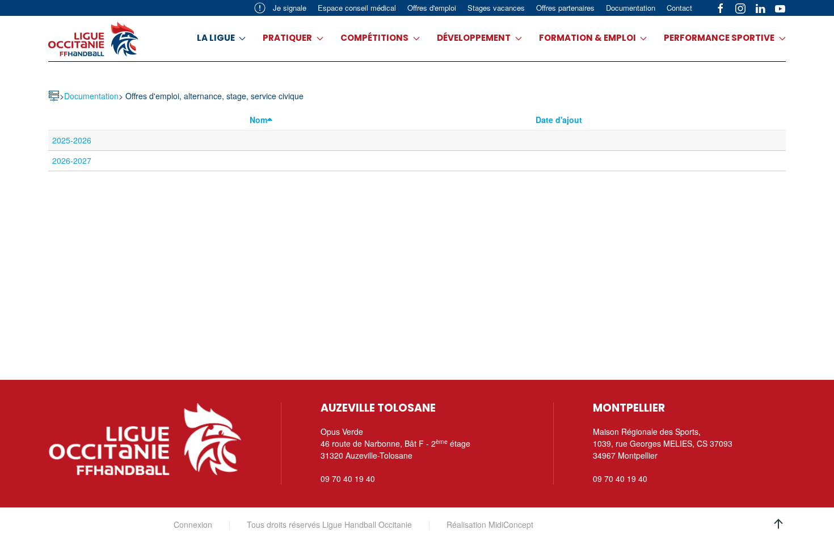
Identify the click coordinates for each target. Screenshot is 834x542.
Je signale (289, 7)
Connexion (193, 524)
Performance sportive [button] (719, 38)
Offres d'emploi (431, 7)
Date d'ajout (559, 119)
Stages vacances (496, 7)
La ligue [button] (216, 38)
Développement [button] (474, 38)
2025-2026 (71, 140)
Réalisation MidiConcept (490, 524)
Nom (258, 119)
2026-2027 (71, 160)
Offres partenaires (565, 7)
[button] (778, 524)
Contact (679, 7)
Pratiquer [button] (287, 38)
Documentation (630, 7)
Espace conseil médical (357, 7)
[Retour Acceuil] (93, 38)
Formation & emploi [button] (587, 38)
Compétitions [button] (374, 38)
